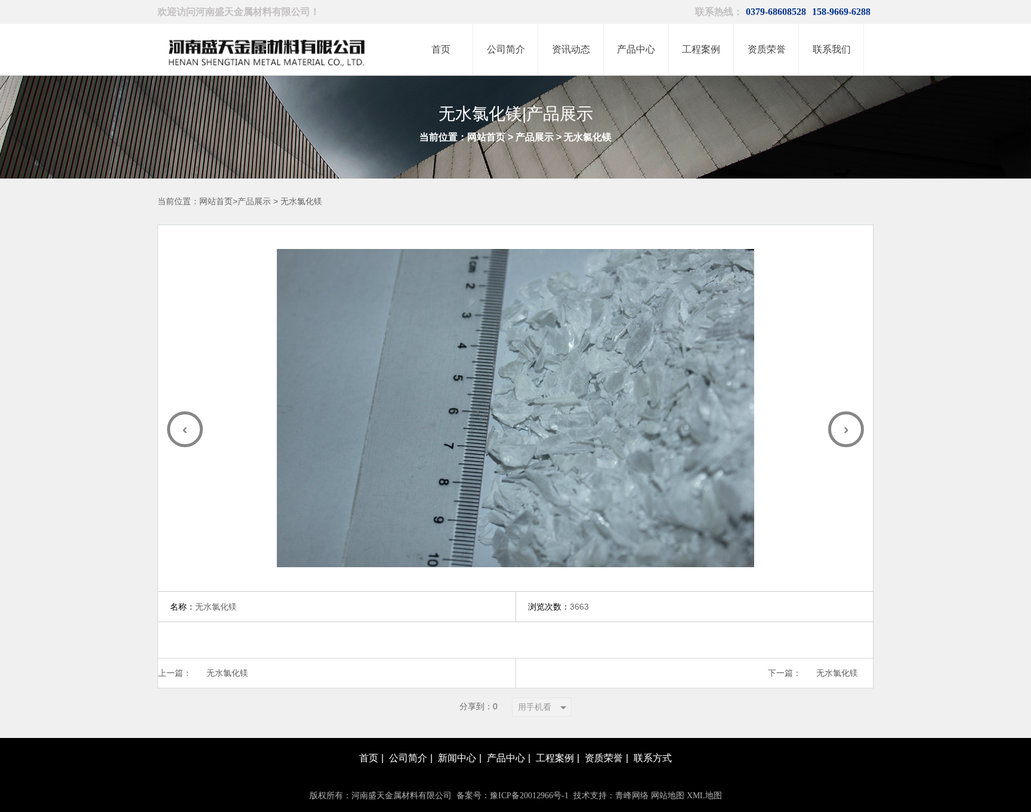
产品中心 (506, 758)
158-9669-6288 (841, 12)
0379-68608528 (776, 12)
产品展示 (535, 137)
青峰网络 (632, 795)
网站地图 (667, 795)
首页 (368, 758)
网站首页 (486, 137)
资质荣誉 (604, 758)
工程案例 (555, 758)
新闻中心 (457, 758)
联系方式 (653, 758)
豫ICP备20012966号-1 (529, 795)
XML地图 (704, 795)
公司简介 (408, 758)
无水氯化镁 (588, 137)
